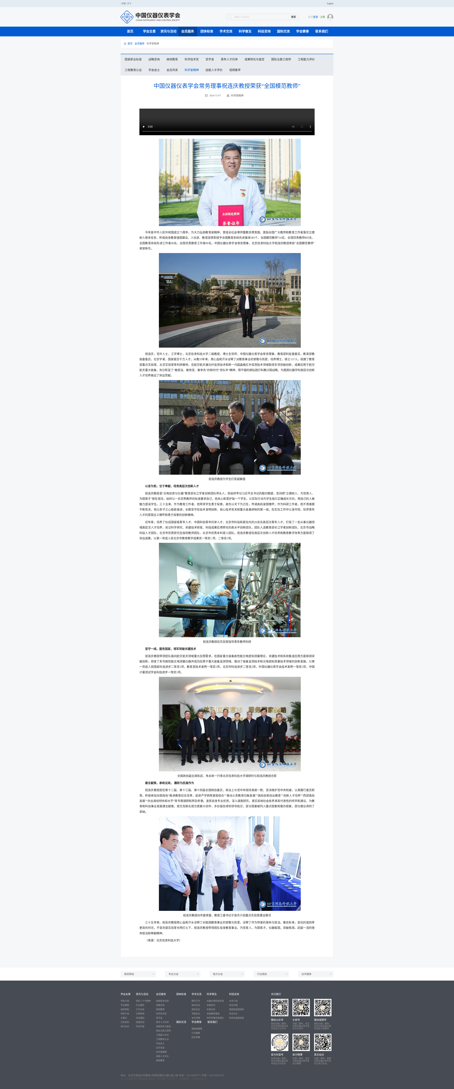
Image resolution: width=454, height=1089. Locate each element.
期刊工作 (196, 1001)
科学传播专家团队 (215, 1018)
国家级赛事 (197, 1029)
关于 (129, 3)
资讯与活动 (168, 31)
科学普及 (245, 31)
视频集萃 (235, 70)
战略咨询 (154, 59)
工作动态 (140, 1009)
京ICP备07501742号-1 (167, 1079)
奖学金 (210, 59)
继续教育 (172, 59)
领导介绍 (125, 1014)
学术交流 (226, 31)
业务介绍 (233, 1001)
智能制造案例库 (236, 1009)
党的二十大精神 (143, 1001)
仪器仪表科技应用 (215, 1001)
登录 (315, 17)
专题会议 (196, 1014)
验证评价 (233, 1014)
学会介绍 (125, 1001)
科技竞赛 (196, 1037)
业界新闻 (140, 1014)
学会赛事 (302, 31)
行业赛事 (196, 1033)
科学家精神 (192, 70)
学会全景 (149, 31)
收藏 (123, 3)
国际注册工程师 (281, 59)
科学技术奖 (192, 59)
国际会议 (196, 1009)
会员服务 (187, 31)
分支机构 (125, 1022)
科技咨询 (264, 31)
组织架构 (125, 1009)
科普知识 (211, 1005)
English (330, 3)
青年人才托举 (229, 59)
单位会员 (125, 1026)
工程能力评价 (306, 59)
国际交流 (283, 31)
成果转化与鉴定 (254, 59)
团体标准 (206, 31)
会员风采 (172, 70)
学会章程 (125, 1005)
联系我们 (321, 31)
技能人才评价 (214, 70)
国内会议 (196, 1005)
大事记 (124, 1018)
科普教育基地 (213, 1014)
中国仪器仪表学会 (146, 1079)
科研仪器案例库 (236, 1018)
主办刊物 (196, 1018)
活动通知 (140, 1018)
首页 (130, 31)
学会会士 (154, 70)
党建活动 (140, 1022)
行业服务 (140, 1005)
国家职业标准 (133, 59)
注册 (322, 17)
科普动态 (211, 1009)
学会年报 (140, 1026)
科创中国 (233, 1005)
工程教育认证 (133, 70)
